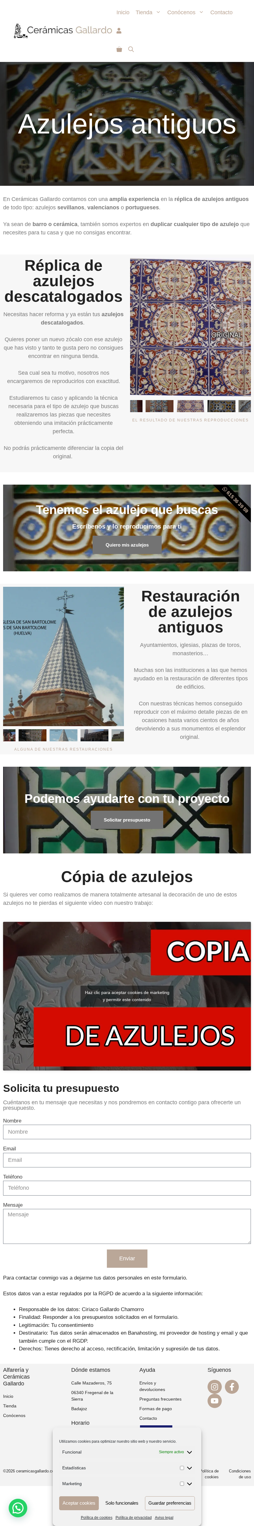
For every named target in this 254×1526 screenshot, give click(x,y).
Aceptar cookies (79, 1503)
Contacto (221, 12)
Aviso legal (164, 1517)
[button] (18, 1508)
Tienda (144, 12)
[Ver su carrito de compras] (119, 49)
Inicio (122, 12)
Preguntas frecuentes (160, 1399)
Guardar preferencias (169, 1503)
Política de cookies (96, 1517)
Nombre (12, 1121)
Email (9, 1149)
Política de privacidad (134, 1517)
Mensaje (13, 1205)
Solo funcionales (121, 1503)
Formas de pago (155, 1408)
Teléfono (12, 1177)
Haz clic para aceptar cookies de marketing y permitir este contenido (127, 996)
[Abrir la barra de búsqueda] (131, 49)
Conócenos (181, 12)
